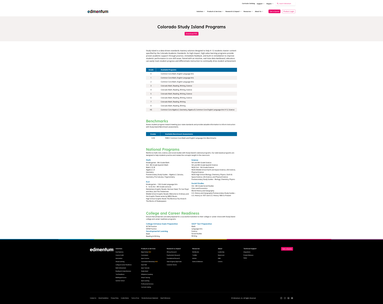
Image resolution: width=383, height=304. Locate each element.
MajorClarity (144, 252)
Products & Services (148, 249)
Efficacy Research (172, 252)
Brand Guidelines (104, 298)
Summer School (120, 281)
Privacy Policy (114, 298)
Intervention (119, 258)
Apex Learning (145, 281)
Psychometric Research (173, 255)
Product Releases (248, 255)
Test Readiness (120, 274)
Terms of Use (135, 298)
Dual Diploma (119, 252)
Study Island (144, 271)
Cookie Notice (125, 298)
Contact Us (93, 298)
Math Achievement (121, 268)
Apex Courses (145, 258)
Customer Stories (172, 265)
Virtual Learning (120, 261)
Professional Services (147, 284)
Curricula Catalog (146, 287)
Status (245, 258)
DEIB (219, 258)
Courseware (144, 255)
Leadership (221, 252)
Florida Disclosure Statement (150, 298)
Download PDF (191, 34)
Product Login (288, 11)
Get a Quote (274, 11)
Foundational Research (173, 258)
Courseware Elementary (149, 261)
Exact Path (144, 265)
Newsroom (221, 255)
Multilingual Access (121, 277)
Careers (220, 261)
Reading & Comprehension (123, 271)
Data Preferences (165, 298)
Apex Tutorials (145, 268)
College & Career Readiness (124, 265)
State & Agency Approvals (174, 261)
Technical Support (250, 249)
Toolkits (194, 255)
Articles (194, 258)
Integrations (246, 252)
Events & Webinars (197, 261)
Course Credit (120, 255)
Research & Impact (174, 249)
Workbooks (195, 252)
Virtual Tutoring (145, 277)
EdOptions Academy (147, 274)
